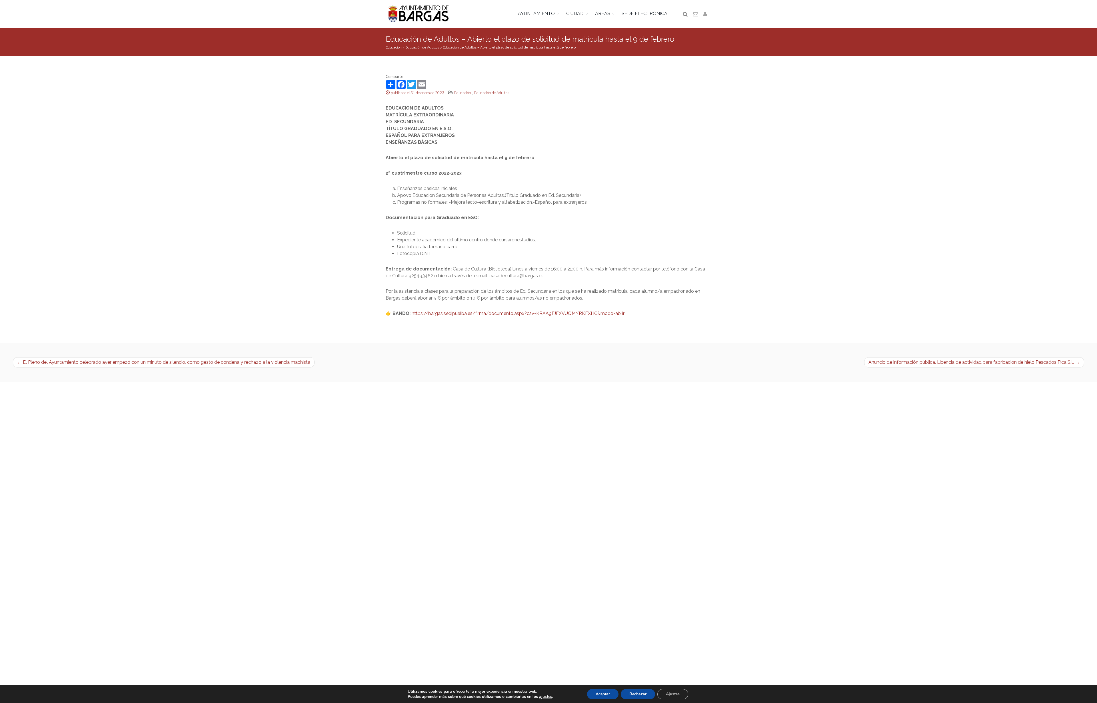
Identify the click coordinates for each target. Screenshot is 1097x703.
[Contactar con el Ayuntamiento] (696, 14)
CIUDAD (575, 13)
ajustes (545, 696)
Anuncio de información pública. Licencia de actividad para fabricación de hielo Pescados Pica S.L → (974, 362)
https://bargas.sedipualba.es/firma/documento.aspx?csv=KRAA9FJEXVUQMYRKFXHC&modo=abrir (518, 313)
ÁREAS (602, 13)
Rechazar (637, 694)
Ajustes (673, 694)
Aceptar (603, 694)
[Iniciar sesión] (706, 14)
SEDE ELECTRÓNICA (644, 13)
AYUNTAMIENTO (536, 13)
